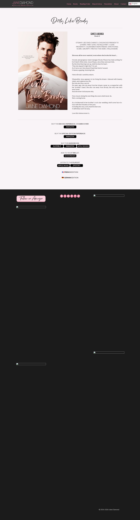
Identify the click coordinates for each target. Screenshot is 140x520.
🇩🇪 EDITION (70, 178)
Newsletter (108, 4)
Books (75, 4)
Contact (123, 4)
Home (69, 4)
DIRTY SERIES (97, 33)
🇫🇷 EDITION (70, 172)
